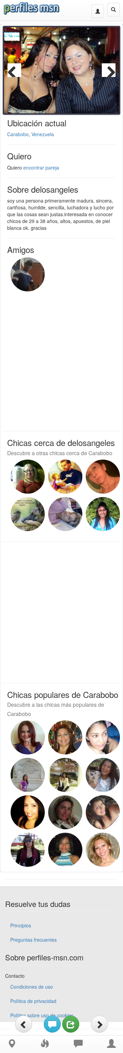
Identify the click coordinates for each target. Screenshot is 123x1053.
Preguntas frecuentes (33, 939)
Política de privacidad (33, 1001)
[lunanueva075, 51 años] (65, 850)
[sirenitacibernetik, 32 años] (103, 812)
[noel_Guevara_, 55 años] (65, 477)
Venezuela (42, 134)
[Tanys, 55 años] (28, 514)
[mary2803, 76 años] (65, 775)
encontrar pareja (41, 167)
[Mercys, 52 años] (103, 850)
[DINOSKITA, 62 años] (65, 737)
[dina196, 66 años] (28, 850)
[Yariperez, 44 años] (28, 477)
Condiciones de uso (31, 986)
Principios (20, 925)
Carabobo (18, 134)
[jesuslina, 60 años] (103, 477)
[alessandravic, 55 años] (103, 775)
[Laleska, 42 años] (28, 812)
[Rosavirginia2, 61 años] (103, 737)
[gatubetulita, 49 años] (28, 737)
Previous (14, 70)
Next (108, 70)
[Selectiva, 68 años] (65, 812)
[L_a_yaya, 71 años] (65, 514)
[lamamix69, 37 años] (28, 775)
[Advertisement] (61, 359)
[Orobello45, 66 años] (103, 514)
